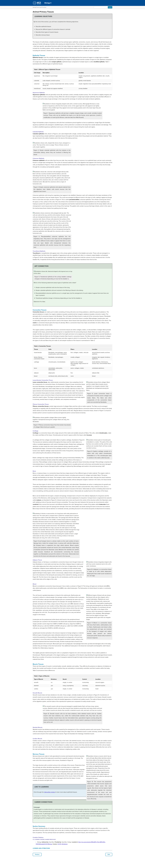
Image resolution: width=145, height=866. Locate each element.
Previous (37, 854)
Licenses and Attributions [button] (41, 848)
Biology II (47, 3)
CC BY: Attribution (62, 844)
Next (109, 854)
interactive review (49, 792)
